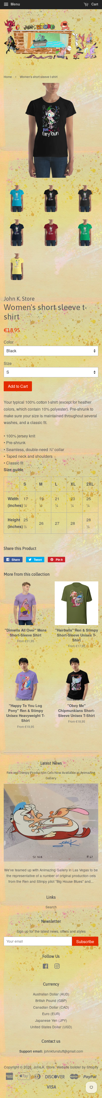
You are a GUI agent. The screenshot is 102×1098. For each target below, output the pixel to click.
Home (8, 76)
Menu (15, 3)
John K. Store (44, 1066)
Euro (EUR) (51, 1013)
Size (8, 363)
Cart (94, 3)
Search (51, 906)
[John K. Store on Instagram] (57, 966)
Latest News (51, 763)
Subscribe (85, 941)
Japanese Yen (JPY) (51, 1020)
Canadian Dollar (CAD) (51, 1007)
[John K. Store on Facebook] (45, 966)
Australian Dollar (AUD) (51, 994)
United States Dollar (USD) (51, 1026)
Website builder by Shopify (77, 1066)
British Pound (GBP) (51, 1000)
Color (8, 342)
